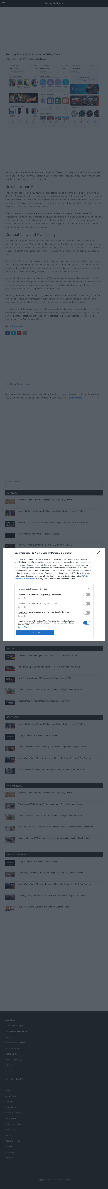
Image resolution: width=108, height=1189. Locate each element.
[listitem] (54, 588)
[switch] (86, 594)
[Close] (99, 553)
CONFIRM (35, 633)
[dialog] (54, 594)
